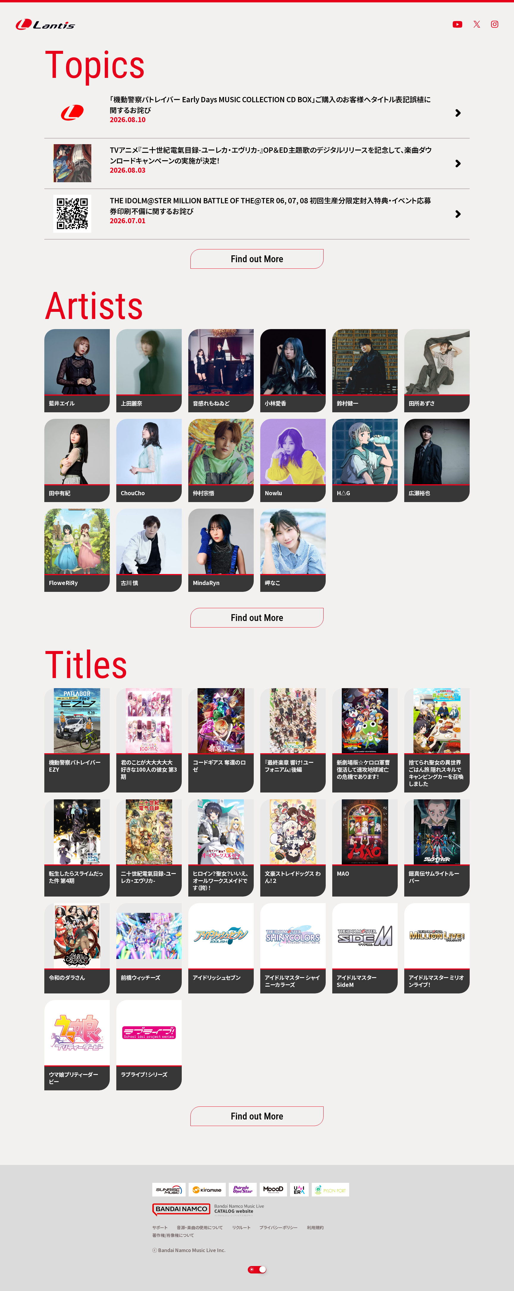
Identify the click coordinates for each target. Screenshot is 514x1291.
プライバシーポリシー (279, 1227)
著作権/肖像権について (173, 1235)
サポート (159, 1227)
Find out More (257, 258)
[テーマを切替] (257, 1269)
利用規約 (315, 1227)
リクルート (241, 1227)
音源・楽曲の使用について (200, 1227)
